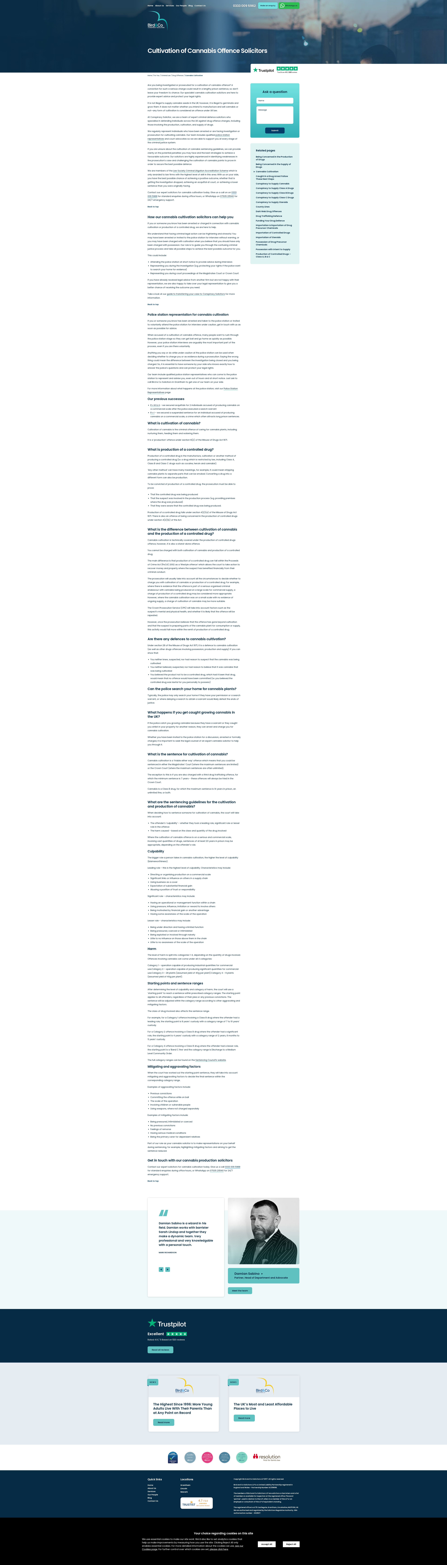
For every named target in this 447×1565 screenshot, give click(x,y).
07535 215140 (227, 196)
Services (170, 5)
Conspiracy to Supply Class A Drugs (275, 188)
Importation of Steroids (268, 237)
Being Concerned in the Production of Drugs (274, 158)
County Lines (263, 206)
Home (150, 5)
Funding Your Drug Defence (270, 220)
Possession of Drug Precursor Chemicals (271, 243)
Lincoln (183, 1488)
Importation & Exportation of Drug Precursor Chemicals (274, 226)
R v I (152, 412)
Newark (184, 1492)
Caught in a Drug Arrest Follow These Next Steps (272, 177)
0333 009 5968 (232, 1166)
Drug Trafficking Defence (269, 216)
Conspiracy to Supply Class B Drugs (275, 192)
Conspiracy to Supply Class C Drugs (275, 197)
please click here (219, 1549)
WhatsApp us (291, 5)
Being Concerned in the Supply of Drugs (273, 165)
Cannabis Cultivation (267, 171)
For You (156, 75)
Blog (190, 5)
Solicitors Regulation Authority (280, 1510)
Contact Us (200, 5)
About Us (159, 5)
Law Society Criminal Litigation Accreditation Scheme (200, 170)
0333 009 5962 (244, 5)
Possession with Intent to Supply (273, 249)
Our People (181, 5)
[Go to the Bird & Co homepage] (158, 21)
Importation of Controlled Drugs (273, 232)
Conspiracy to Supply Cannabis (272, 183)
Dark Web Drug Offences (269, 211)
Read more (164, 1422)
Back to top (153, 206)
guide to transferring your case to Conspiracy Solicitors (196, 293)
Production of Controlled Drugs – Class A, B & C (273, 255)
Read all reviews (160, 1349)
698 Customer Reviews (203, 1505)
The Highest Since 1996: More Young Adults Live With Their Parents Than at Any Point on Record (182, 1408)
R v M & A (155, 405)
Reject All (291, 1544)
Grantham (185, 1485)
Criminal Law (166, 75)
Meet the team (240, 1290)
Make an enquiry (267, 5)
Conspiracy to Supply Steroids (272, 202)
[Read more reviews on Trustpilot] (263, 69)
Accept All (266, 1544)
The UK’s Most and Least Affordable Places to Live (263, 1406)
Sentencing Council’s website (210, 1060)
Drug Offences (177, 75)
